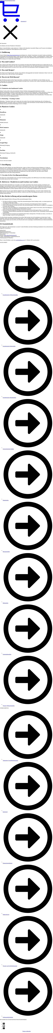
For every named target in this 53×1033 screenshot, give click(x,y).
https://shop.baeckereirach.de (13, 55)
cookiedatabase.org (19, 240)
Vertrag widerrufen (26, 1031)
